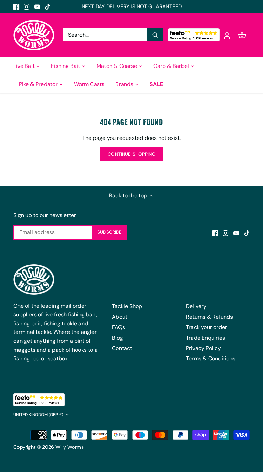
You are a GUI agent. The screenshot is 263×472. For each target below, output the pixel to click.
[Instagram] (26, 6)
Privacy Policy (203, 348)
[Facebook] (16, 6)
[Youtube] (37, 6)
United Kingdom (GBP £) (38, 414)
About (119, 316)
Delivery (196, 306)
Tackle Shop (127, 306)
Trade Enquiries (205, 337)
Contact (122, 348)
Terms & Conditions (210, 358)
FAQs (118, 327)
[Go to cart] (242, 35)
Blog (117, 337)
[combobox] (105, 34)
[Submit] (155, 34)
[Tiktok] (47, 6)
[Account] (227, 35)
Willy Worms (69, 447)
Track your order (206, 327)
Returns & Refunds (209, 316)
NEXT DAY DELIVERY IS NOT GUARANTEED (132, 6)
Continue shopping (131, 154)
